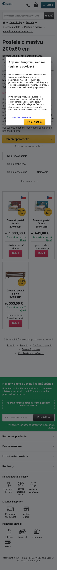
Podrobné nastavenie (21, 117)
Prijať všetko (34, 121)
